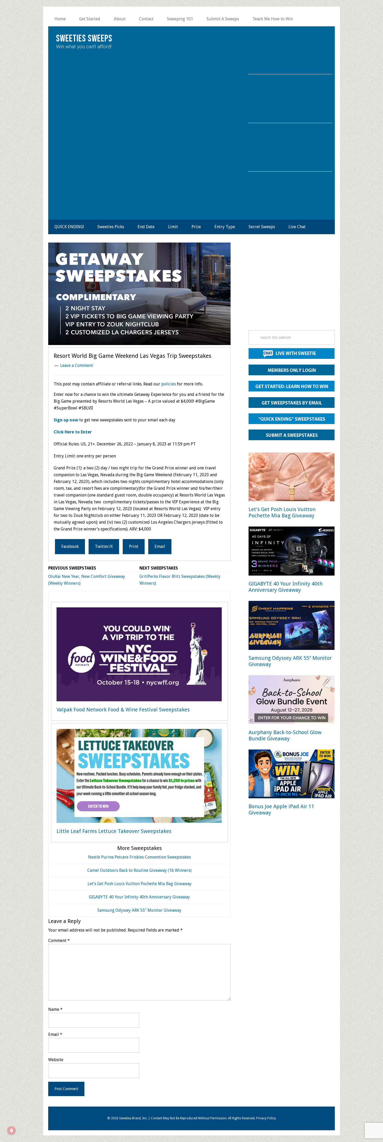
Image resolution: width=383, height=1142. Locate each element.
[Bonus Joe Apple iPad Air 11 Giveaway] (292, 775)
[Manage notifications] (11, 1130)
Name (55, 1009)
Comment (59, 940)
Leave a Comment (76, 365)
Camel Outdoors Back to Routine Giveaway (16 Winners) (139, 870)
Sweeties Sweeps (84, 38)
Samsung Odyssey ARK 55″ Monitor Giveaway (139, 910)
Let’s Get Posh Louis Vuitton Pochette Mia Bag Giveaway (139, 883)
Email (55, 1034)
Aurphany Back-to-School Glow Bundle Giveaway (285, 735)
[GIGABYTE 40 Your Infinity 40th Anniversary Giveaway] (292, 552)
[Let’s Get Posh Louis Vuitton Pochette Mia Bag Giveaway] (292, 477)
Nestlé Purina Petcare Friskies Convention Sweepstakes (139, 857)
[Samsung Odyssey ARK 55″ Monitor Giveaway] (292, 626)
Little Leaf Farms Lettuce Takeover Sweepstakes (114, 831)
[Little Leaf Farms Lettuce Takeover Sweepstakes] (139, 777)
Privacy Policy (266, 1118)
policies (168, 384)
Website (55, 1059)
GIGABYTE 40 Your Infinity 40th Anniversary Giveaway (139, 897)
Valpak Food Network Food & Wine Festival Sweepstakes (123, 709)
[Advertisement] (292, 288)
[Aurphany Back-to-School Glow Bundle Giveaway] (292, 700)
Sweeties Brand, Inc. (133, 1118)
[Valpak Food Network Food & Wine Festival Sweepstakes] (139, 655)
